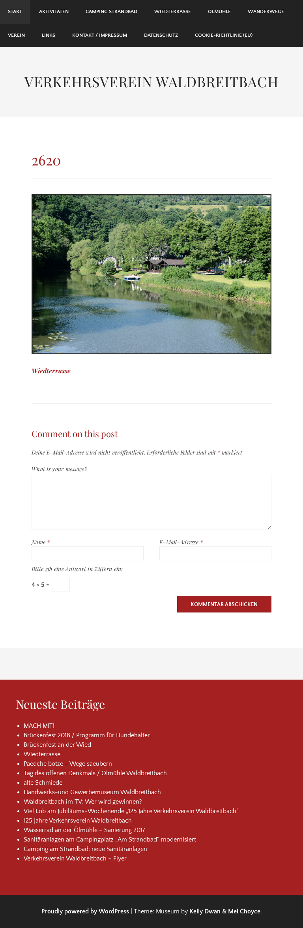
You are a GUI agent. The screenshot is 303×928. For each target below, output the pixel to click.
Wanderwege (266, 11)
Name (41, 542)
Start (15, 11)
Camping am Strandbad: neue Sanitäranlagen (85, 849)
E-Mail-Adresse (181, 542)
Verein (16, 35)
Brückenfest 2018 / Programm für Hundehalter (87, 735)
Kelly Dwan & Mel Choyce (224, 911)
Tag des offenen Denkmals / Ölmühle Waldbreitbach (95, 773)
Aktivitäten (54, 11)
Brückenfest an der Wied (57, 744)
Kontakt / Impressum (99, 35)
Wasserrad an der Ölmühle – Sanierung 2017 (84, 830)
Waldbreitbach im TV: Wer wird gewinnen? (83, 801)
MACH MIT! (39, 725)
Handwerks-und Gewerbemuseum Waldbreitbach (92, 792)
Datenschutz (161, 35)
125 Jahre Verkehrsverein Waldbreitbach (78, 820)
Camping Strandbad (111, 11)
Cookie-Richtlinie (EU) (223, 35)
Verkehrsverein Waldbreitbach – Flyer (75, 858)
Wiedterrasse (172, 11)
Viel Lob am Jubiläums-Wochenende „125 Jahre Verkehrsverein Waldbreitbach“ (131, 811)
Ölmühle (219, 11)
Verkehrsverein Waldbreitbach (151, 81)
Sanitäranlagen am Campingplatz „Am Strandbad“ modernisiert (110, 839)
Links (48, 35)
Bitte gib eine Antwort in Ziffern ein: (77, 569)
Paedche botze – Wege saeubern (68, 763)
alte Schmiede (43, 782)
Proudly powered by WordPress (85, 911)
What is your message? (59, 469)
